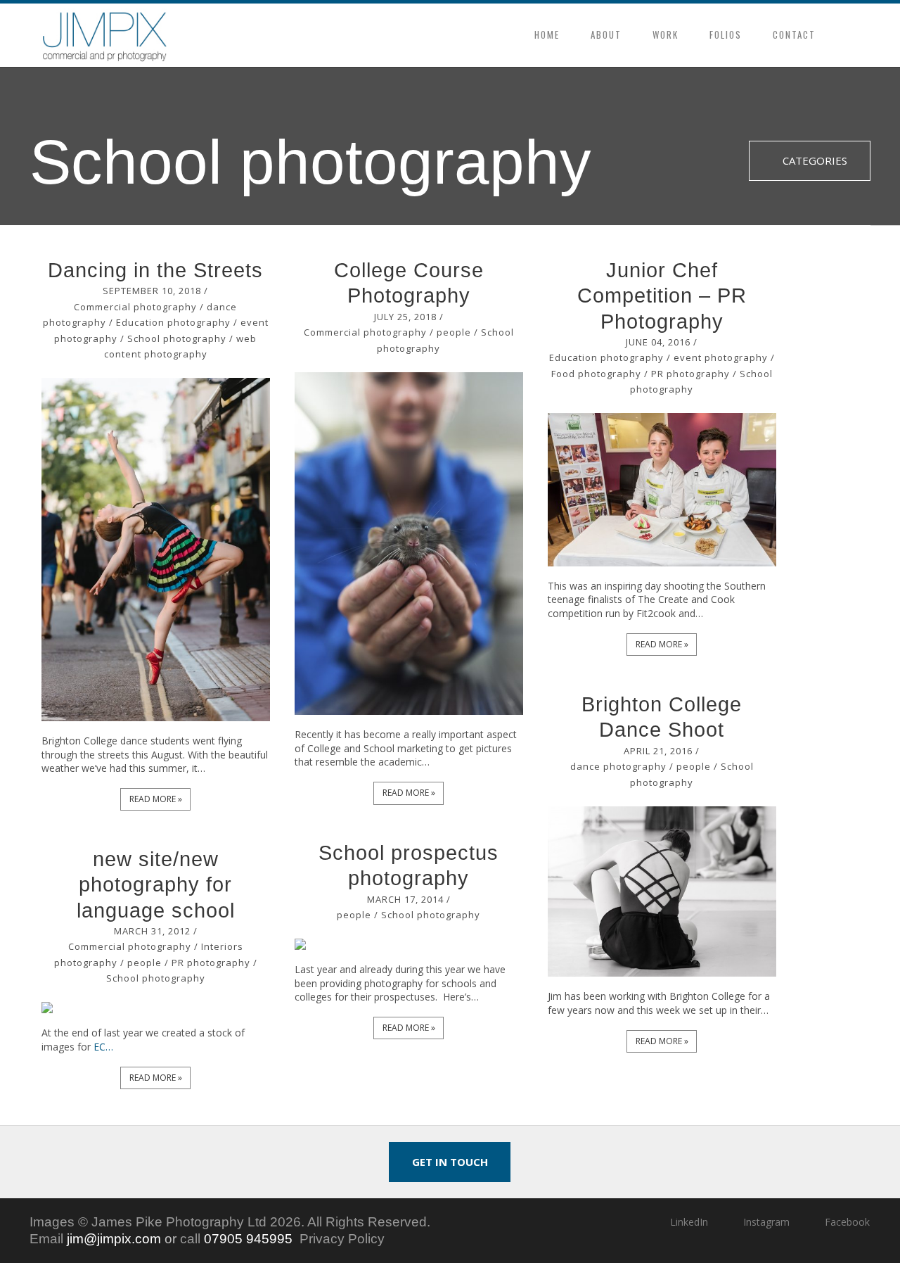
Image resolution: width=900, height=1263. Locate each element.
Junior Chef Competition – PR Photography (662, 296)
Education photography (173, 322)
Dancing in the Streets (155, 270)
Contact (794, 34)
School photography (176, 338)
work (665, 34)
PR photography (690, 373)
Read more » (155, 799)
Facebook (847, 1222)
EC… (102, 1046)
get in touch (450, 1162)
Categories (813, 160)
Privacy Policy (342, 1238)
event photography (721, 357)
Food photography (596, 373)
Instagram (766, 1222)
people (454, 332)
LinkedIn (688, 1222)
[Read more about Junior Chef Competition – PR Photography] (662, 489)
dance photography (618, 766)
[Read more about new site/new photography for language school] (156, 1007)
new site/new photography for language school (156, 885)
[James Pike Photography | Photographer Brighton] (104, 35)
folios (725, 34)
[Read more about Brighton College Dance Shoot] (662, 891)
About (606, 34)
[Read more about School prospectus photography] (409, 944)
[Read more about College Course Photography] (409, 544)
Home (547, 34)
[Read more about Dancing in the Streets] (156, 549)
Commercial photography (135, 306)
